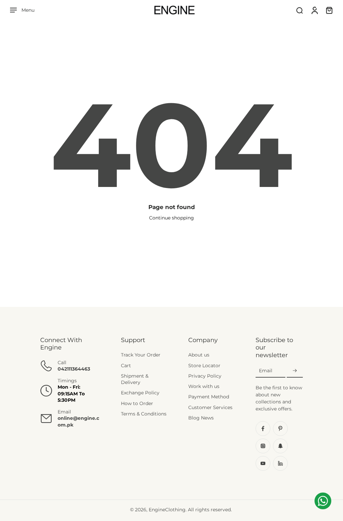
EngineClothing (167, 510)
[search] (299, 10)
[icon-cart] (329, 10)
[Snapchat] (280, 446)
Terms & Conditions (143, 414)
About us (198, 355)
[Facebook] (263, 428)
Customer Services (210, 407)
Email (265, 371)
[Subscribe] (295, 371)
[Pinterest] (280, 428)
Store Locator (204, 366)
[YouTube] (263, 463)
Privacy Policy (204, 376)
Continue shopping (171, 218)
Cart (126, 366)
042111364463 (74, 369)
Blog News (201, 418)
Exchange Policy (140, 393)
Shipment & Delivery (134, 379)
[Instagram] (263, 446)
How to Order (137, 403)
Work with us (203, 386)
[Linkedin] (280, 463)
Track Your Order (140, 355)
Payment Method (208, 397)
